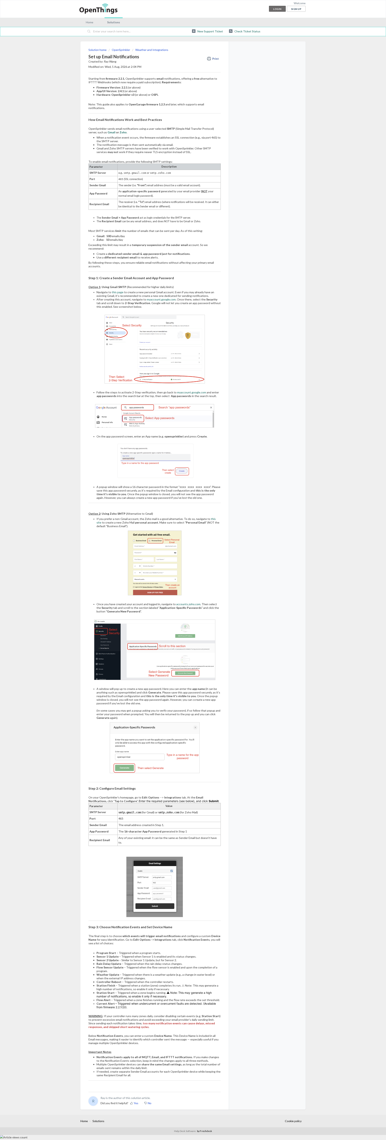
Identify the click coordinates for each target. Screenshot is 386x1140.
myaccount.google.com (161, 299)
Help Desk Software (185, 1131)
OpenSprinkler (121, 49)
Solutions (113, 22)
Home (89, 22)
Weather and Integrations (151, 49)
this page (117, 292)
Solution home (97, 49)
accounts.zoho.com (188, 604)
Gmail (111, 132)
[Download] (185, 535)
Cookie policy (293, 1121)
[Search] (89, 32)
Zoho (123, 132)
